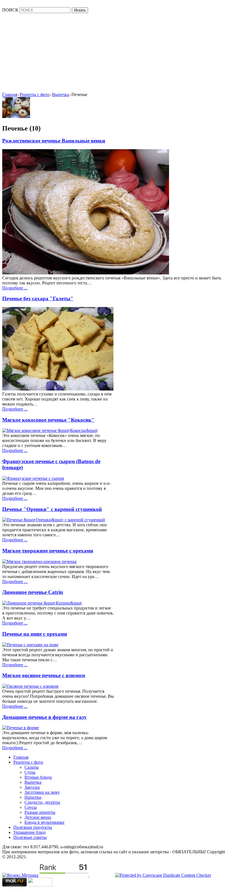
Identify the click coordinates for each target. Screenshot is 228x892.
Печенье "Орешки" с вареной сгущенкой (52, 509)
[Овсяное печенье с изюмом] (30, 686)
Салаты (31, 767)
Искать (80, 10)
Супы (29, 772)
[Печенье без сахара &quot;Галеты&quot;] (57, 389)
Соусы (30, 807)
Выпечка (32, 782)
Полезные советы (30, 837)
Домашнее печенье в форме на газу (44, 717)
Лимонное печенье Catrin (32, 592)
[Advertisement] (115, 52)
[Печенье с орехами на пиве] (30, 644)
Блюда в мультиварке (44, 822)
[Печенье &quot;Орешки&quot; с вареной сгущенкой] (53, 519)
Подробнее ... (15, 288)
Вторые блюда (38, 777)
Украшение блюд (29, 832)
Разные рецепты (39, 812)
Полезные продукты (32, 827)
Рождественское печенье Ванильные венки (53, 141)
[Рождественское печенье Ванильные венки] (85, 273)
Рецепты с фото (28, 762)
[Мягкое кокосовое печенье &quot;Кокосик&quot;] (50, 430)
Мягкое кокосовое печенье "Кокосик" (48, 420)
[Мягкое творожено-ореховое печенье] (39, 561)
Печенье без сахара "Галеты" (37, 298)
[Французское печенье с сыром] (33, 478)
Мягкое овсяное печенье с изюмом (43, 675)
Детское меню (37, 817)
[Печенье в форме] (20, 727)
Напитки (32, 797)
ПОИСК (10, 10)
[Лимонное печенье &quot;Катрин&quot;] (42, 603)
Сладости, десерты (42, 802)
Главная (20, 757)
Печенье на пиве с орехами (34, 634)
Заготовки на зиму (42, 792)
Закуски (32, 787)
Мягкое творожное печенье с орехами (47, 551)
